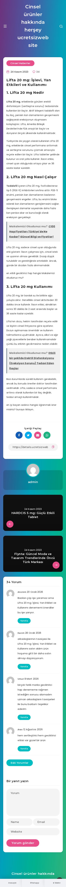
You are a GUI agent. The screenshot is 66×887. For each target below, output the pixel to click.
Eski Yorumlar (20, 762)
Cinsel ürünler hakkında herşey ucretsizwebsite (33, 26)
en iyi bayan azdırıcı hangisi (22, 405)
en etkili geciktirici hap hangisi (23, 273)
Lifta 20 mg (13, 101)
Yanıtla (24, 621)
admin (33, 482)
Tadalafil (12, 185)
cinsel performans (46, 388)
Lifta (23, 124)
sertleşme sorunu (33, 106)
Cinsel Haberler (20, 63)
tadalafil (49, 110)
